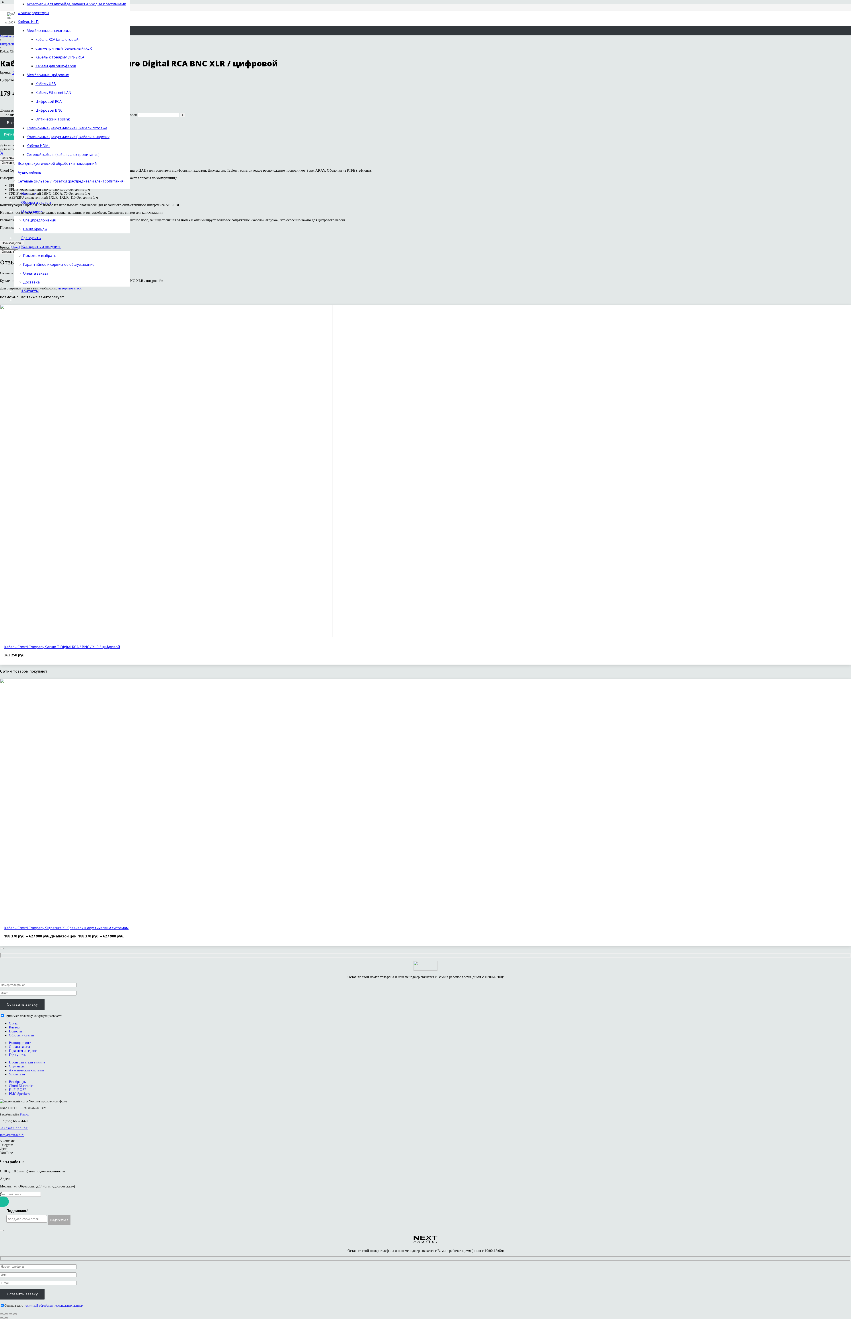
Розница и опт (20, 1043)
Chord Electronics (21, 1086)
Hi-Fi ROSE (18, 1090)
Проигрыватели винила (27, 1062)
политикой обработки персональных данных (53, 1305)
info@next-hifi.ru (12, 1135)
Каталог (15, 1027)
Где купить (17, 1055)
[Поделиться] (2, 153)
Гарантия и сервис (23, 1051)
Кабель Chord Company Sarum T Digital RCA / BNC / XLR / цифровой (62, 646)
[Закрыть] (2, 948)
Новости (15, 1031)
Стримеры (17, 1066)
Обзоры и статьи (21, 1035)
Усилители (17, 1074)
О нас (13, 1023)
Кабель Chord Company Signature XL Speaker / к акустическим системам (66, 927)
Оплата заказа (19, 1047)
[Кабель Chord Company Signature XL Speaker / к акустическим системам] (119, 917)
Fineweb (24, 1114)
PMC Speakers (19, 1094)
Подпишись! (17, 1211)
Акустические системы (26, 1070)
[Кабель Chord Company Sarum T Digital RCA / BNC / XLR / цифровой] (166, 636)
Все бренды (18, 1082)
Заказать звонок (14, 1128)
